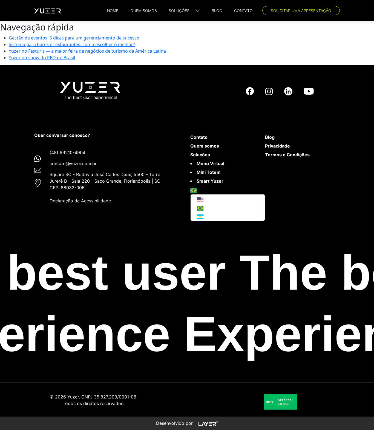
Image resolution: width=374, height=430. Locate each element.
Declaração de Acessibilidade (80, 200)
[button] (184, 10)
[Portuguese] (193, 190)
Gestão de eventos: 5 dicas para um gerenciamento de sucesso (74, 38)
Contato (199, 137)
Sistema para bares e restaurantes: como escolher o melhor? (72, 44)
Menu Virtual (210, 163)
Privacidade (277, 146)
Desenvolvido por (175, 423)
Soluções (200, 154)
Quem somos (204, 146)
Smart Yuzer (210, 181)
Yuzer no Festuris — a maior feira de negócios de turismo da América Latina (87, 51)
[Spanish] (200, 216)
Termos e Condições (287, 154)
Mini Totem (209, 172)
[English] (200, 199)
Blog (270, 137)
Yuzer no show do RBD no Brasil (42, 58)
